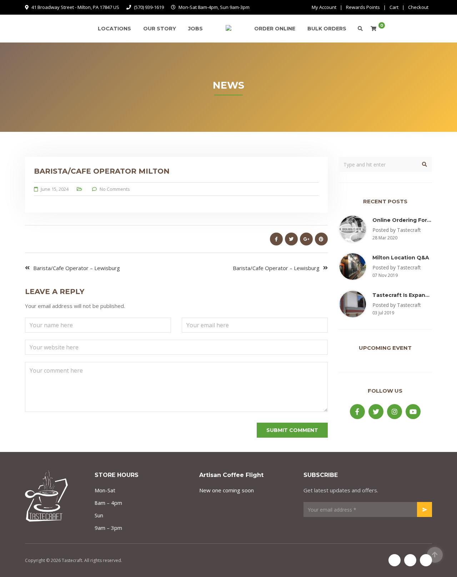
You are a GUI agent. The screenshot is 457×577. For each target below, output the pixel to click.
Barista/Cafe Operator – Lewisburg (76, 268)
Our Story (159, 28)
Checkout (418, 7)
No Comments (115, 189)
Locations (114, 28)
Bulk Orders (326, 28)
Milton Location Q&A (400, 257)
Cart (394, 7)
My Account (324, 7)
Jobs (195, 28)
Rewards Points (363, 7)
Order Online (274, 28)
